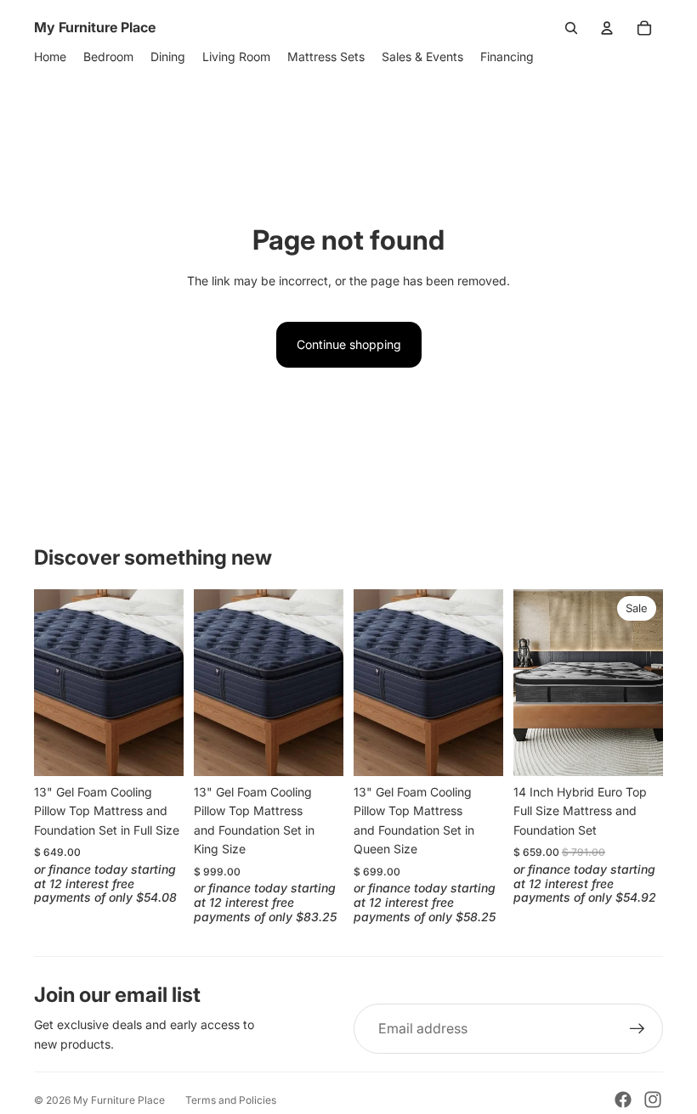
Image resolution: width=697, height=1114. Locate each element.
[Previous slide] (52, 682)
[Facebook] (623, 1099)
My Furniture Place (119, 1100)
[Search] (571, 28)
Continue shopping (349, 344)
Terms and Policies (230, 1100)
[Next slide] (165, 682)
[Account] (607, 28)
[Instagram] (653, 1099)
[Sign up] (637, 1029)
